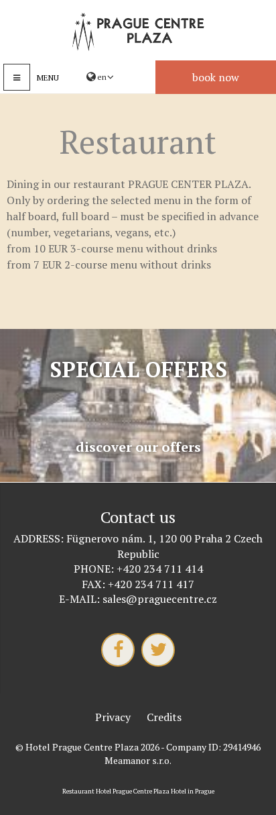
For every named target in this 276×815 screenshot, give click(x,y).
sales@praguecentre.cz (159, 598)
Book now (215, 77)
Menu (48, 78)
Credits (164, 717)
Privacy (113, 717)
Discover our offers (138, 447)
